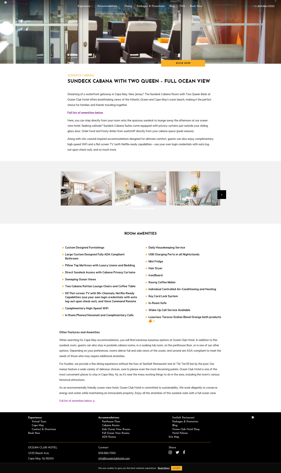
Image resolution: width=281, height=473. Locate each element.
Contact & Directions (44, 429)
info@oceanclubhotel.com (114, 458)
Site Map (174, 437)
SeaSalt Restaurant (183, 417)
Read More (164, 468)
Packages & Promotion (185, 421)
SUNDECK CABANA (81, 75)
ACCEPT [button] (176, 468)
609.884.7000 (266, 6)
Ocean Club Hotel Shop (186, 429)
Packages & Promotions (151, 6)
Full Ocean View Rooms (115, 433)
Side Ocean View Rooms (116, 429)
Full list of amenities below (85, 112)
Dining (128, 6)
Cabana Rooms (111, 425)
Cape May (38, 425)
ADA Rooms (109, 437)
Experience (84, 6)
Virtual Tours (39, 421)
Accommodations (107, 6)
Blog (172, 6)
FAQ (182, 6)
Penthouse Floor (111, 421)
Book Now (196, 6)
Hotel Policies (180, 433)
